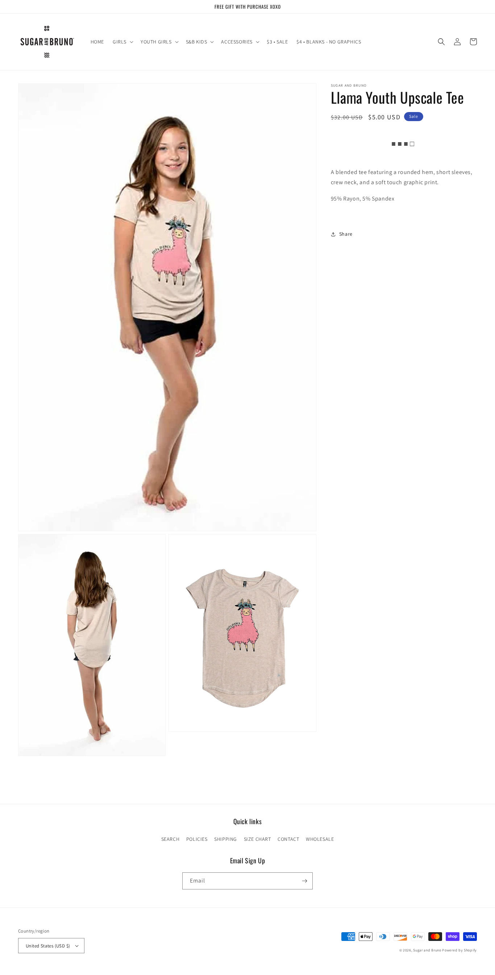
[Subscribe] (304, 880)
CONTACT (288, 839)
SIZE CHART (257, 839)
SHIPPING (225, 839)
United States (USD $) (48, 946)
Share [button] (346, 234)
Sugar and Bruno (427, 950)
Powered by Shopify (459, 950)
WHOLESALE (320, 839)
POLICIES (197, 839)
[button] (122, 41)
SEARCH (170, 839)
